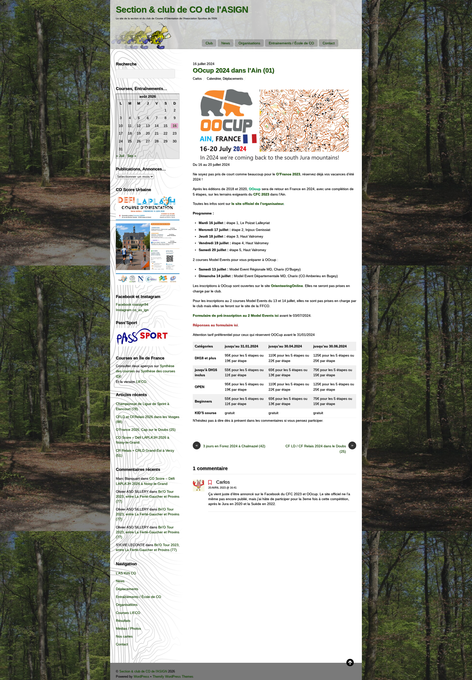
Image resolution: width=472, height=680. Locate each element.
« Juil (120, 156)
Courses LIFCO (128, 613)
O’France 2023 (288, 174)
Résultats (123, 620)
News (225, 43)
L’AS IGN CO (126, 573)
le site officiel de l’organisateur (257, 204)
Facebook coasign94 (132, 304)
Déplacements (233, 78)
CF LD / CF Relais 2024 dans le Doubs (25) (319, 448)
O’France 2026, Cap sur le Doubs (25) (146, 429)
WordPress (141, 676)
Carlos (197, 78)
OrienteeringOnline (287, 286)
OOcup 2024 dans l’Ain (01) (233, 70)
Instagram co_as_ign (132, 310)
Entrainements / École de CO (291, 43)
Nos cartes (124, 636)
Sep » (131, 156)
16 (175, 126)
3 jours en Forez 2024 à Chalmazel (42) (230, 445)
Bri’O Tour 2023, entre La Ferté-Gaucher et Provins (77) (147, 496)
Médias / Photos (128, 628)
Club (209, 43)
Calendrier (214, 78)
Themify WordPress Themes (172, 676)
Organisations (249, 43)
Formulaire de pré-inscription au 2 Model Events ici (236, 315)
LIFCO (141, 382)
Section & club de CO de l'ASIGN (143, 671)
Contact (329, 43)
